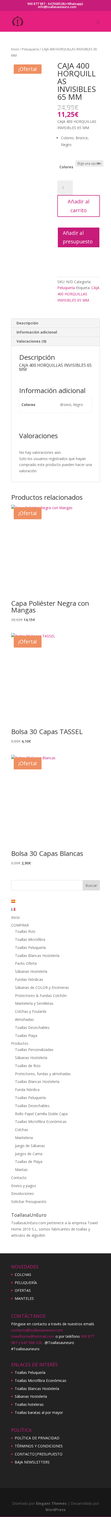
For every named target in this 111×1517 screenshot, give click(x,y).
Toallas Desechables (32, 1027)
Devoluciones (22, 1193)
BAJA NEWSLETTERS (32, 1462)
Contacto (19, 1177)
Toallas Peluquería (30, 947)
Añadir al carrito (78, 206)
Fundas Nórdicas (29, 979)
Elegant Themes (51, 1503)
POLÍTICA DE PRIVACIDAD (37, 1437)
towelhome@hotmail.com (32, 1336)
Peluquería (30, 49)
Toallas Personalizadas (34, 1049)
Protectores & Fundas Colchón (41, 995)
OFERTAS (23, 1290)
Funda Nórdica (27, 1089)
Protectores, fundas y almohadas (43, 1073)
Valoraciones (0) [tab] (31, 341)
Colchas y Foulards (30, 1011)
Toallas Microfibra (30, 939)
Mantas (21, 1169)
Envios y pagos (23, 1185)
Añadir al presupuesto (78, 237)
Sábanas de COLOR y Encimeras (42, 987)
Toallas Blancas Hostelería (37, 955)
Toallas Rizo (25, 931)
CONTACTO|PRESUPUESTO (38, 1454)
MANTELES (24, 1298)
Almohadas (24, 1019)
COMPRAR (20, 925)
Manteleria (24, 1137)
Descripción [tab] (27, 323)
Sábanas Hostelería (31, 971)
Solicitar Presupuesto (28, 1201)
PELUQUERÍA (26, 1282)
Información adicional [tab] (37, 332)
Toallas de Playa (28, 1161)
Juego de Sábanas (30, 1145)
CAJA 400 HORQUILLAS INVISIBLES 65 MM (78, 294)
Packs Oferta (26, 963)
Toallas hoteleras (29, 1404)
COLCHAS (23, 1274)
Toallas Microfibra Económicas (41, 1121)
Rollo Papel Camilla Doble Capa (41, 1113)
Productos (19, 1043)
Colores (66, 166)
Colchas (21, 1129)
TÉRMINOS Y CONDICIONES (39, 1445)
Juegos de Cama (28, 1153)
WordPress (55, 1509)
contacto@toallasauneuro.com (37, 1330)
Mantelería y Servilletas (34, 1003)
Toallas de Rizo (28, 1065)
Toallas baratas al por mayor (39, 1412)
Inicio (15, 49)
